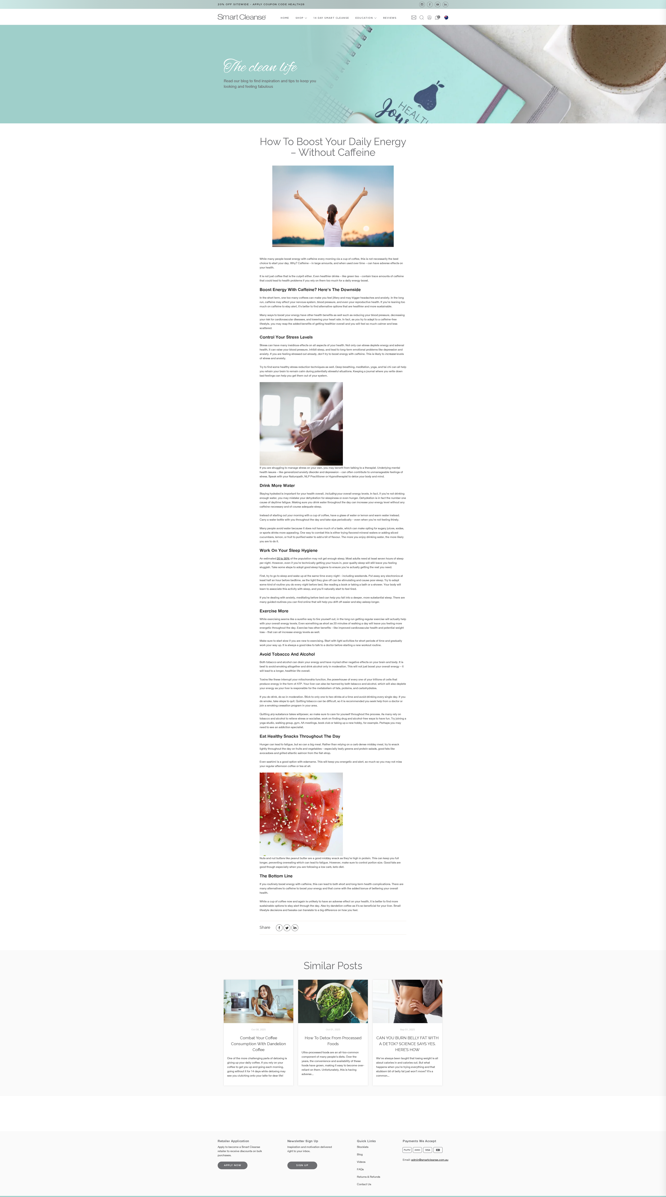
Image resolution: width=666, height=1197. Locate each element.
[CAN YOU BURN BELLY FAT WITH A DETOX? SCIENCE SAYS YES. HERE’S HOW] (407, 1001)
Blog (360, 1154)
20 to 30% (283, 558)
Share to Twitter (287, 927)
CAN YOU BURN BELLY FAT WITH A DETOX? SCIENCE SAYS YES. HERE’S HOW (407, 1043)
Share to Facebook (279, 927)
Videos (361, 1161)
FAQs (360, 1169)
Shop (300, 18)
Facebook (430, 4)
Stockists (362, 1146)
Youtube (438, 4)
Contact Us (364, 1184)
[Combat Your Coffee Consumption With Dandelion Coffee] (258, 1001)
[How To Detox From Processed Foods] (333, 1001)
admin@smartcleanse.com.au (429, 1159)
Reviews (390, 18)
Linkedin (445, 4)
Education (364, 18)
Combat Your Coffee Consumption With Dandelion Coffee (258, 1043)
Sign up (302, 1165)
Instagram (422, 4)
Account (429, 17)
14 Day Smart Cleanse (331, 18)
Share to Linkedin (294, 927)
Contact (413, 17)
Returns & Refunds (368, 1176)
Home (285, 18)
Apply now (232, 1165)
